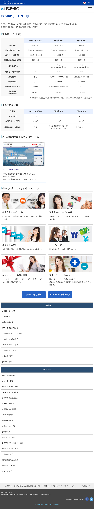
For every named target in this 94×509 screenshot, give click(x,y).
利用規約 (85, 486)
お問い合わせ (7, 362)
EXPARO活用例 (7, 415)
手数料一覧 (6, 316)
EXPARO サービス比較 (10, 392)
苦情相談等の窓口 (8, 465)
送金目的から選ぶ (8, 420)
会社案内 (7, 486)
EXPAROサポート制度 (10, 345)
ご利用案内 (47, 305)
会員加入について (8, 311)
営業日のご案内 (7, 454)
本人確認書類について (10, 403)
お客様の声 (6, 432)
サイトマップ (7, 471)
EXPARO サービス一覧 (10, 387)
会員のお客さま (7, 322)
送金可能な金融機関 (9, 409)
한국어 (89, 2)
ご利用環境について (9, 350)
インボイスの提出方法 (10, 339)
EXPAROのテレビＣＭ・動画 (12, 443)
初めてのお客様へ (8, 375)
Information (47, 370)
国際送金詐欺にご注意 (10, 460)
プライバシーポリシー (70, 486)
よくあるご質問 (7, 356)
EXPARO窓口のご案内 (10, 449)
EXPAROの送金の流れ (10, 398)
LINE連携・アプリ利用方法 (12, 333)
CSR (45, 486)
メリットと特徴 (7, 381)
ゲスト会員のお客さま (10, 328)
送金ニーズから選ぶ (9, 426)
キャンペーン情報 (8, 437)
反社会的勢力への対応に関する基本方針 (27, 486)
